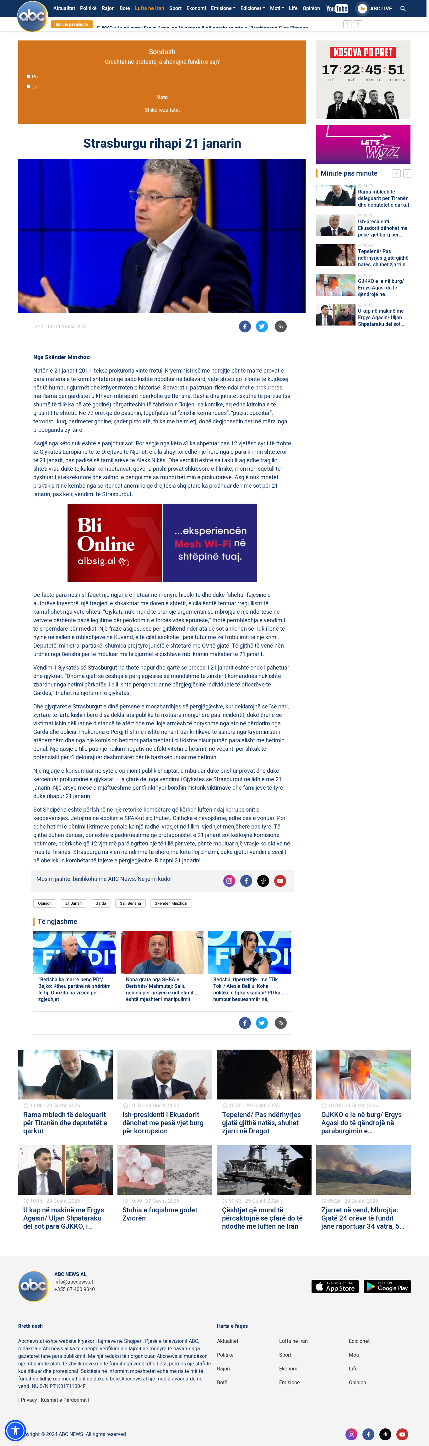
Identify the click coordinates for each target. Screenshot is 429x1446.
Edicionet (251, 8)
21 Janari (73, 903)
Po (35, 77)
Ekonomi (196, 8)
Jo (34, 87)
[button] (15, 1431)
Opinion (311, 8)
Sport (175, 8)
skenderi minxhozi (171, 903)
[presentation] (398, 174)
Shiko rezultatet (162, 110)
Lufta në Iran (149, 8)
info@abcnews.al (73, 1282)
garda (100, 903)
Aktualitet (64, 8)
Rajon (108, 8)
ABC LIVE (381, 8)
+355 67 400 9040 (74, 1289)
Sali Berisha (130, 903)
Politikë (88, 8)
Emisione (221, 8)
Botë (125, 8)
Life (293, 8)
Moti (275, 8)
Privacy (29, 1400)
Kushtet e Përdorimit (64, 1400)
